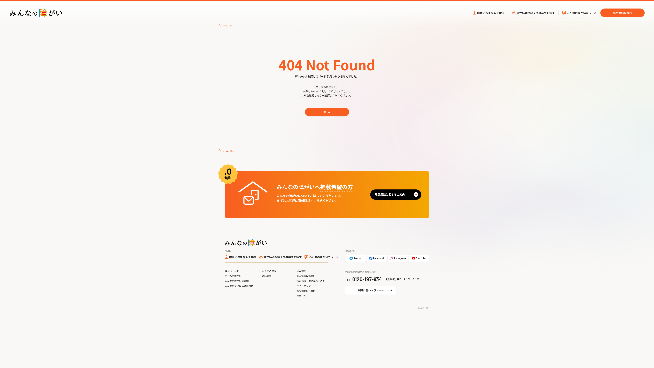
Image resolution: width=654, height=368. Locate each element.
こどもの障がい (233, 276)
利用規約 (301, 271)
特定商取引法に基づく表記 (311, 281)
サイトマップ (304, 286)
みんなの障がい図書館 (237, 281)
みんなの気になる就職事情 (239, 286)
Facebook (378, 258)
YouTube (421, 258)
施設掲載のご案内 (622, 12)
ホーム (327, 111)
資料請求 (266, 276)
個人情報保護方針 (306, 276)
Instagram (400, 258)
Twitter (358, 258)
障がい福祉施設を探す (490, 12)
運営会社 (301, 295)
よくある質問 (269, 271)
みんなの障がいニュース (582, 12)
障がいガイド (232, 271)
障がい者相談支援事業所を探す (536, 12)
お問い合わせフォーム (371, 290)
